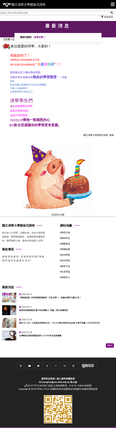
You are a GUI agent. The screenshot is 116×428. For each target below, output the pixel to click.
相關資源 (65, 243)
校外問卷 (65, 260)
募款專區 (8, 249)
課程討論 (65, 232)
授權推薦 (65, 249)
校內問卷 (65, 255)
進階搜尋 (108, 17)
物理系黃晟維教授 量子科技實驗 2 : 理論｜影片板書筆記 (43, 310)
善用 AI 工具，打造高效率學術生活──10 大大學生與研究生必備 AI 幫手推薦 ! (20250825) (59, 322)
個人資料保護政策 (66, 378)
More (109, 345)
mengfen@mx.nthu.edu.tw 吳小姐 (59, 382)
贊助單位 (65, 238)
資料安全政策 (48, 378)
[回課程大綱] (58, 214)
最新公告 (65, 266)
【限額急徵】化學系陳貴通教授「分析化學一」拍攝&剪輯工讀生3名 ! (50, 297)
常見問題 (65, 271)
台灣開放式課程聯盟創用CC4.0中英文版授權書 (40, 335)
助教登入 (65, 277)
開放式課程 (26, 37)
